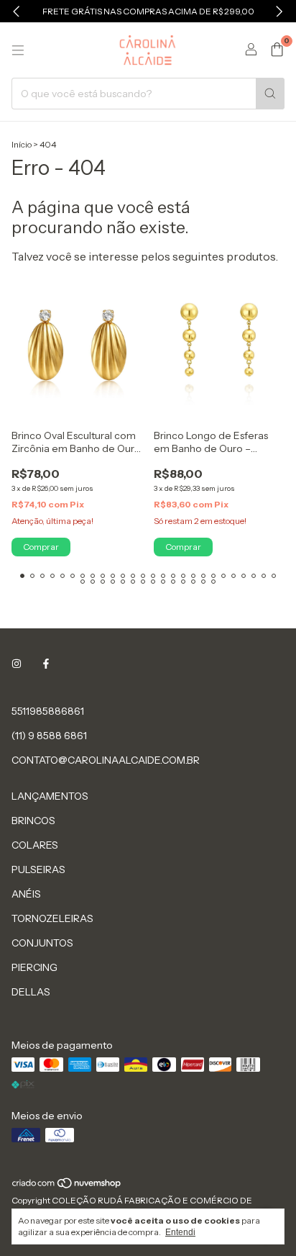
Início (21, 144)
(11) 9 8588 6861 (49, 735)
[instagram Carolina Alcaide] (16, 663)
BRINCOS (33, 820)
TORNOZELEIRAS (52, 918)
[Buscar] (270, 93)
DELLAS (30, 991)
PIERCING (34, 967)
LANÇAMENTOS (49, 796)
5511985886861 (47, 711)
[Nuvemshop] (67, 1185)
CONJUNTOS (42, 942)
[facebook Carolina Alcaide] (46, 663)
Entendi (180, 1232)
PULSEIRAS (38, 869)
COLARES (34, 845)
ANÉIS (26, 893)
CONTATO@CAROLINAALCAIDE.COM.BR (105, 760)
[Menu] (17, 50)
